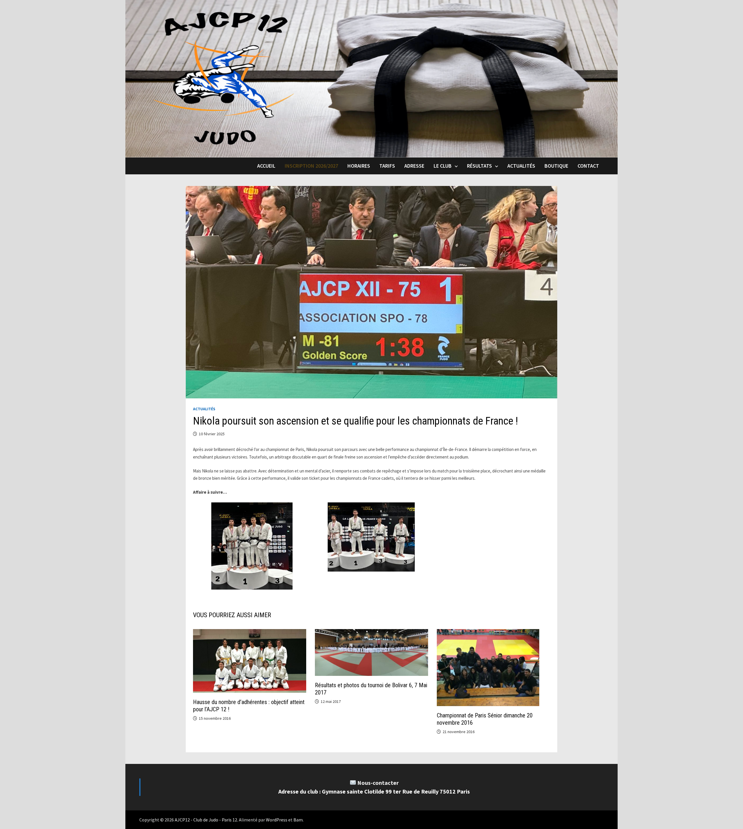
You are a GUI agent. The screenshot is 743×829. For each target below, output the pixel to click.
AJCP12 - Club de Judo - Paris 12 (206, 820)
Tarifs (387, 165)
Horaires (358, 165)
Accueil (266, 165)
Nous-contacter (378, 782)
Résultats (479, 165)
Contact (588, 165)
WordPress (276, 820)
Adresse (414, 165)
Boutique (556, 165)
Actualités (521, 165)
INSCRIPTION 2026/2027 (311, 165)
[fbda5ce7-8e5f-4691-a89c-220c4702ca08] (371, 537)
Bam (298, 820)
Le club (443, 165)
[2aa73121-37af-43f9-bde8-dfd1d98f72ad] (252, 546)
